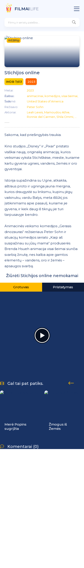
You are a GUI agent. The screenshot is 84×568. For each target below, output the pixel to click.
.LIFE (27, 8)
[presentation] (71, 382)
